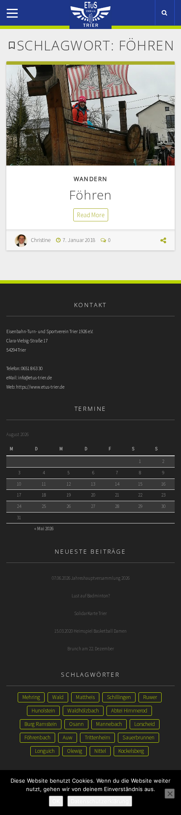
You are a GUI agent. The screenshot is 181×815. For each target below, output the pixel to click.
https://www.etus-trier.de (40, 387)
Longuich (45, 751)
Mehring (31, 697)
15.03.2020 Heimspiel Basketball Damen (90, 631)
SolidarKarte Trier (90, 613)
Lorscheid (144, 724)
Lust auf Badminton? (91, 596)
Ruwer (150, 697)
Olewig (74, 751)
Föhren (90, 194)
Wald (58, 697)
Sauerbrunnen (138, 737)
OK (56, 801)
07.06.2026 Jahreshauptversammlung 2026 (91, 578)
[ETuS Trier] (90, 7)
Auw (67, 737)
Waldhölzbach (83, 710)
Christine (41, 240)
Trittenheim (97, 737)
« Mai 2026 (43, 528)
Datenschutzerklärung (100, 801)
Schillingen (119, 697)
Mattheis (85, 697)
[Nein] (170, 794)
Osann (76, 724)
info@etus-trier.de (35, 378)
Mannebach (109, 724)
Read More (90, 215)
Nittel (100, 751)
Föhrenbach (37, 737)
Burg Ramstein (40, 724)
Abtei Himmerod (129, 710)
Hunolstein (43, 710)
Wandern (91, 179)
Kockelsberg (131, 751)
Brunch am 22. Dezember (90, 649)
